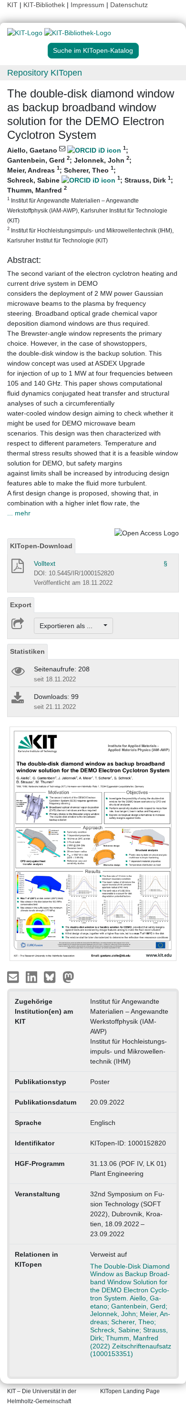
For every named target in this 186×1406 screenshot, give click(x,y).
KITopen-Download (41, 546)
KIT (12, 5)
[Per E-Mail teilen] (14, 976)
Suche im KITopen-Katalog (93, 50)
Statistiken (27, 651)
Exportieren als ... (71, 626)
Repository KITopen (44, 73)
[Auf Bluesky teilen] (52, 976)
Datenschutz (129, 5)
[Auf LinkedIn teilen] (32, 976)
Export (20, 605)
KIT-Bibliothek (45, 5)
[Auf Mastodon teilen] (68, 976)
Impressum (87, 5)
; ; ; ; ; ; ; (90, 194)
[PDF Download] (17, 568)
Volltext (44, 563)
